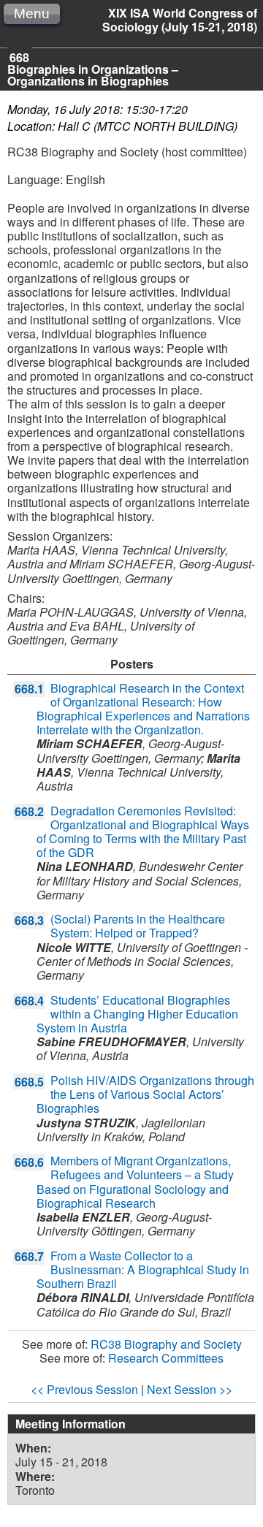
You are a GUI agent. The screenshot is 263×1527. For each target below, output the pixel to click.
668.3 (29, 920)
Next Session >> (189, 1389)
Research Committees (166, 1357)
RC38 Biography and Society (166, 1344)
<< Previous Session (84, 1389)
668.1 (29, 688)
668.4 (29, 1000)
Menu (32, 13)
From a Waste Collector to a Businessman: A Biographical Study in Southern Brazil (143, 1269)
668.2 (29, 811)
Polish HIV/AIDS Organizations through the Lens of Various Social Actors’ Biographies (145, 1094)
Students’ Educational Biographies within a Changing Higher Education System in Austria (137, 1013)
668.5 (29, 1081)
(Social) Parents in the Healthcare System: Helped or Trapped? (137, 925)
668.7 (29, 1256)
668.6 (29, 1162)
